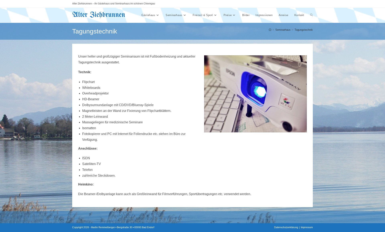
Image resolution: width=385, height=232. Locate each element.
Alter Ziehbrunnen (98, 15)
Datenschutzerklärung (286, 227)
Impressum (307, 227)
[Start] (270, 29)
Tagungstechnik (304, 29)
